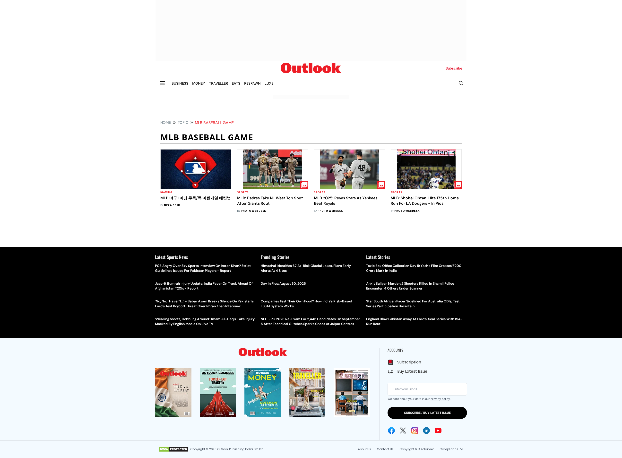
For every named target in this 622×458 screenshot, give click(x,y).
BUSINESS (180, 83)
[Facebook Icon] (391, 430)
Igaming (166, 192)
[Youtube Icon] (438, 430)
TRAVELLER (218, 83)
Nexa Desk (172, 205)
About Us (364, 449)
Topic (183, 122)
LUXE (269, 83)
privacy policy (440, 399)
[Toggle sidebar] (162, 83)
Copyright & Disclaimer (416, 449)
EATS (236, 83)
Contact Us (385, 449)
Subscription (409, 362)
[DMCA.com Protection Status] (173, 449)
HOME (165, 122)
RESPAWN (252, 83)
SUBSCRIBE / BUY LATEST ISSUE (427, 412)
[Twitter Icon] (403, 430)
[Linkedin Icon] (426, 430)
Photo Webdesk (253, 211)
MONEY (198, 83)
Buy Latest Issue (412, 371)
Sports (243, 192)
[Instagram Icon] (415, 430)
